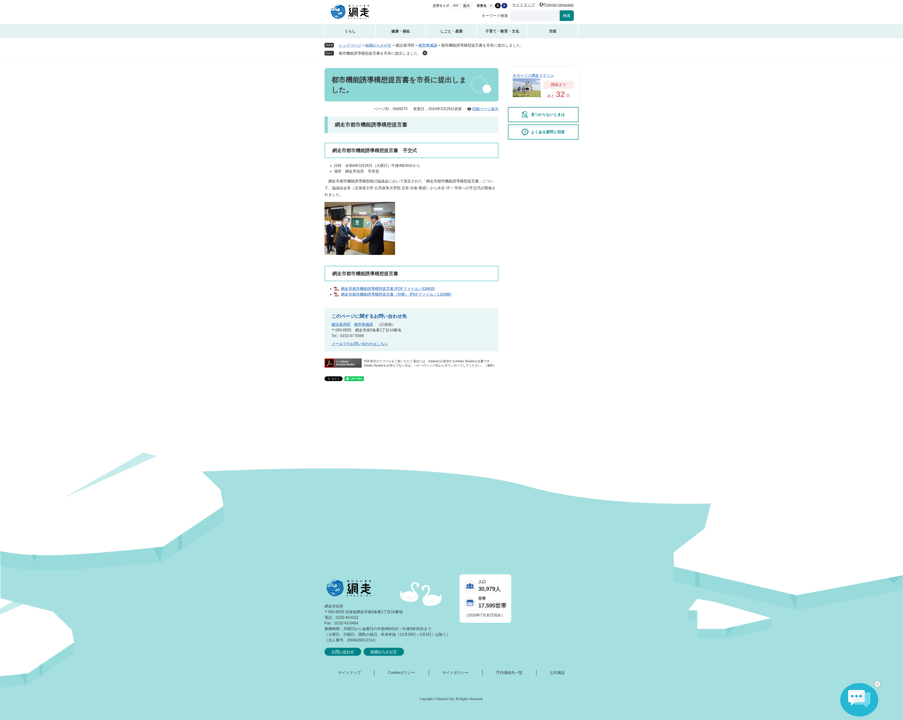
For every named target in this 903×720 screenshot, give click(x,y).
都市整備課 (427, 45)
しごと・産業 (451, 31)
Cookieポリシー (401, 673)
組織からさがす (378, 45)
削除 (425, 53)
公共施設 (557, 673)
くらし (350, 31)
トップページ (350, 45)
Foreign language (559, 5)
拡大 (466, 6)
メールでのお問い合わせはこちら (360, 344)
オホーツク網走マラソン (533, 75)
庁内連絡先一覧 (509, 673)
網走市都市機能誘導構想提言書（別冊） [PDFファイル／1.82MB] (396, 294)
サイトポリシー (455, 673)
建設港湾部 (341, 324)
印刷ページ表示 (485, 109)
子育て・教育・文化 (502, 31)
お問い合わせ (343, 652)
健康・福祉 (400, 31)
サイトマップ (523, 5)
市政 (553, 31)
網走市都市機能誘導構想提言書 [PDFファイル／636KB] (388, 289)
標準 (456, 5)
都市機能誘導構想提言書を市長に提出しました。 (380, 53)
